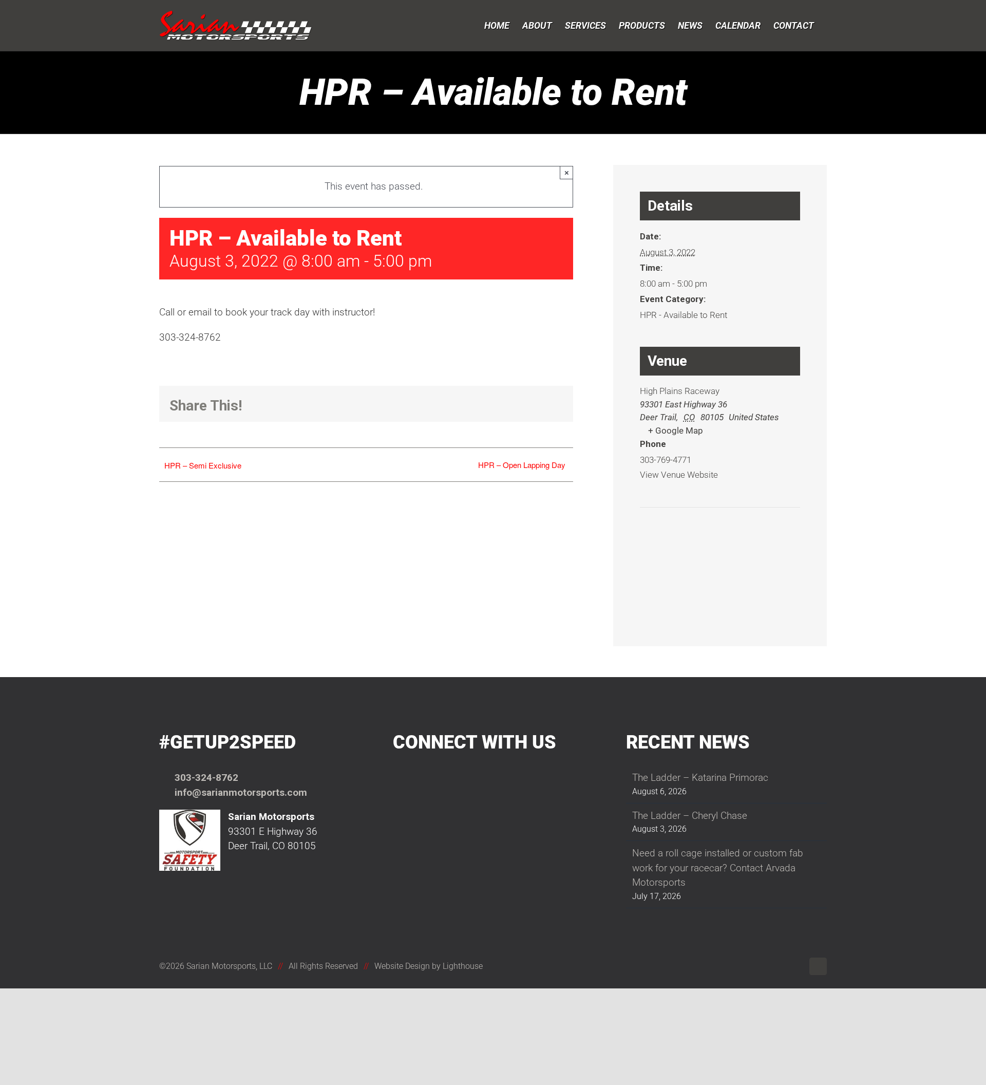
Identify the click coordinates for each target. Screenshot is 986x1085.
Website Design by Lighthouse (428, 966)
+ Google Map (675, 430)
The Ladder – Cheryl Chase (689, 815)
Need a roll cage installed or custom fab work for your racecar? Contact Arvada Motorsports (717, 867)
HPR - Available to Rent (683, 315)
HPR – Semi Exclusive (202, 465)
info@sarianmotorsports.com (241, 792)
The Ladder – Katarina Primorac (700, 777)
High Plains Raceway (679, 391)
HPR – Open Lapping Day (521, 464)
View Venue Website (679, 475)
